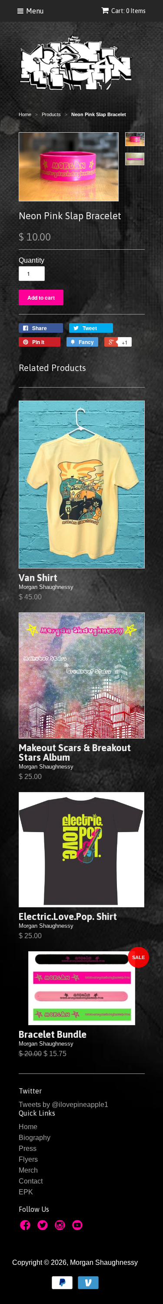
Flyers (28, 1159)
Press (28, 1148)
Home (28, 1126)
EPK (26, 1192)
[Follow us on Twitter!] (43, 1227)
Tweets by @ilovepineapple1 (63, 1104)
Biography (34, 1137)
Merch (28, 1170)
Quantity (31, 260)
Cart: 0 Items (128, 10)
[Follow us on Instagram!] (61, 1227)
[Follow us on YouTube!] (78, 1227)
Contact (31, 1181)
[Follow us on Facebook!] (26, 1227)
